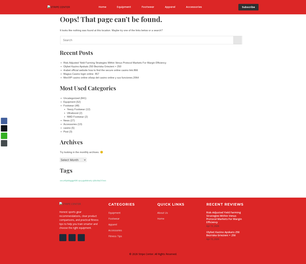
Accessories (194, 7)
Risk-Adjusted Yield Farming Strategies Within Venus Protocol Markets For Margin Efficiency (114, 62)
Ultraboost (72, 113)
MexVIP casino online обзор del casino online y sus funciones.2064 (101, 77)
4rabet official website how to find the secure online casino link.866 (100, 70)
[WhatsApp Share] (4, 136)
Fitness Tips (115, 236)
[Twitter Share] (4, 128)
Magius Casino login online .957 (81, 73)
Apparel (170, 7)
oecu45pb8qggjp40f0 (69, 181)
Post (65, 131)
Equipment (124, 7)
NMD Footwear (75, 116)
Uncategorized (71, 98)
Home (102, 7)
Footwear (148, 7)
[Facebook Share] (4, 121)
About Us (162, 212)
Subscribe (248, 7)
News (66, 120)
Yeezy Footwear (76, 109)
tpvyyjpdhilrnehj (85, 181)
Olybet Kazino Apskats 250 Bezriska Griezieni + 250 (92, 66)
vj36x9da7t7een (99, 181)
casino (67, 127)
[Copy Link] (4, 143)
